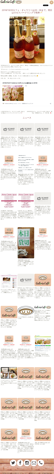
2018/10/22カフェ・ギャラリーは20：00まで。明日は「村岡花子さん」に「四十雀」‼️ (39, 112)
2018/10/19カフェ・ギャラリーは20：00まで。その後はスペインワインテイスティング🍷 (13, 112)
